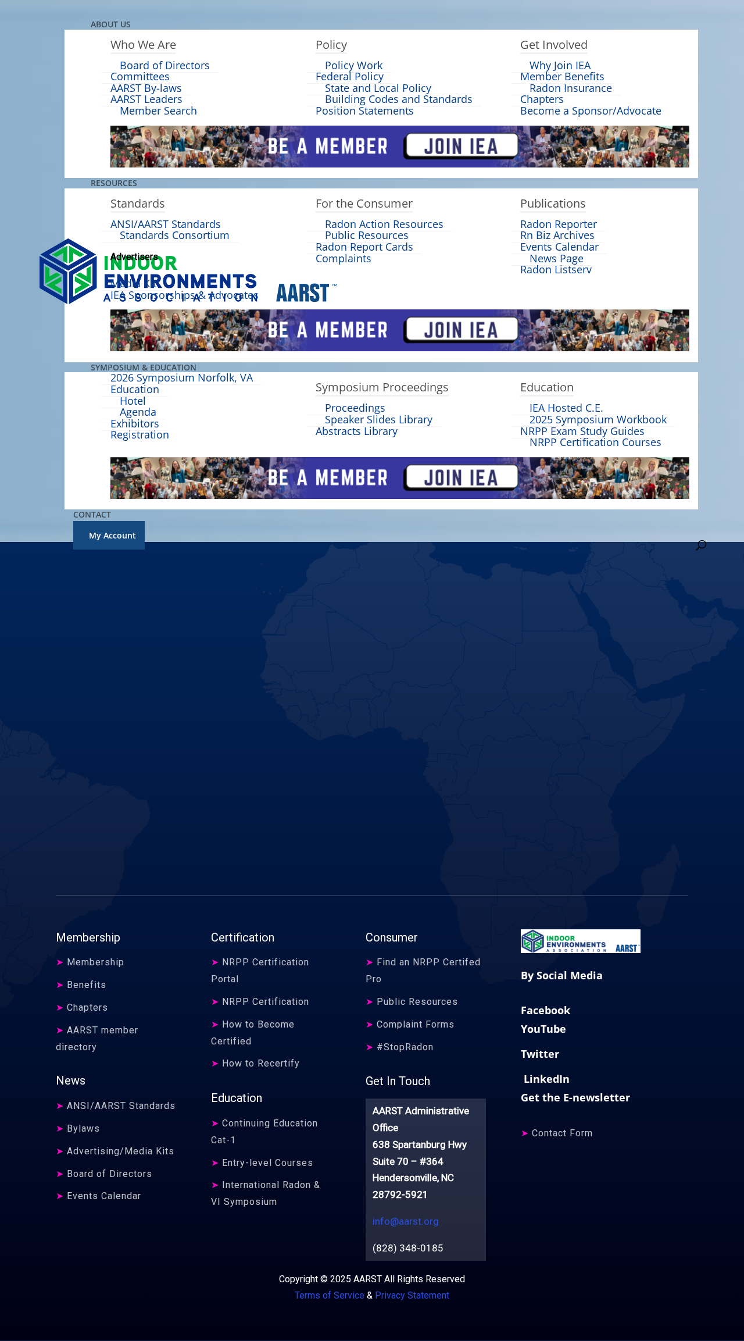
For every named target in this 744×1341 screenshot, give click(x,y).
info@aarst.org (406, 1221)
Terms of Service (329, 1295)
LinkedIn (545, 1079)
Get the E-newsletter (575, 1097)
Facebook (545, 1010)
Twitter (540, 1054)
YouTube (543, 1029)
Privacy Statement (412, 1295)
